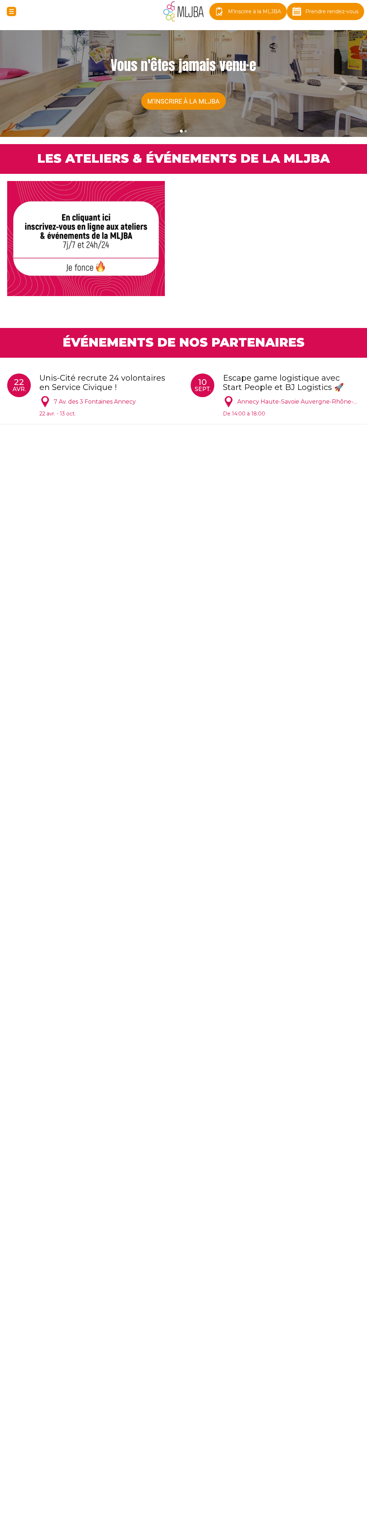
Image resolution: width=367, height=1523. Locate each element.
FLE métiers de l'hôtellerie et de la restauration (263, 853)
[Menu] (11, 11)
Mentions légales (183, 1509)
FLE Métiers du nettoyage (59, 903)
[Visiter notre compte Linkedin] (205, 1475)
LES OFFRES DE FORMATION (166, 815)
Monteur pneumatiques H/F (251, 563)
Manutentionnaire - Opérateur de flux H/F (270, 513)
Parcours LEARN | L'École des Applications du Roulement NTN (73, 853)
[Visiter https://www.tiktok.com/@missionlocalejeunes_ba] (161, 1475)
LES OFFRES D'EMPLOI (166, 475)
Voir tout (346, 475)
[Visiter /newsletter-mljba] (228, 1475)
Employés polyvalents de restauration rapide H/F (83, 567)
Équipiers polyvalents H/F (59, 508)
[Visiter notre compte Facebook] (183, 1475)
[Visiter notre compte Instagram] (139, 1475)
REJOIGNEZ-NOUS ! (183, 1445)
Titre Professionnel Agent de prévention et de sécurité (275, 907)
